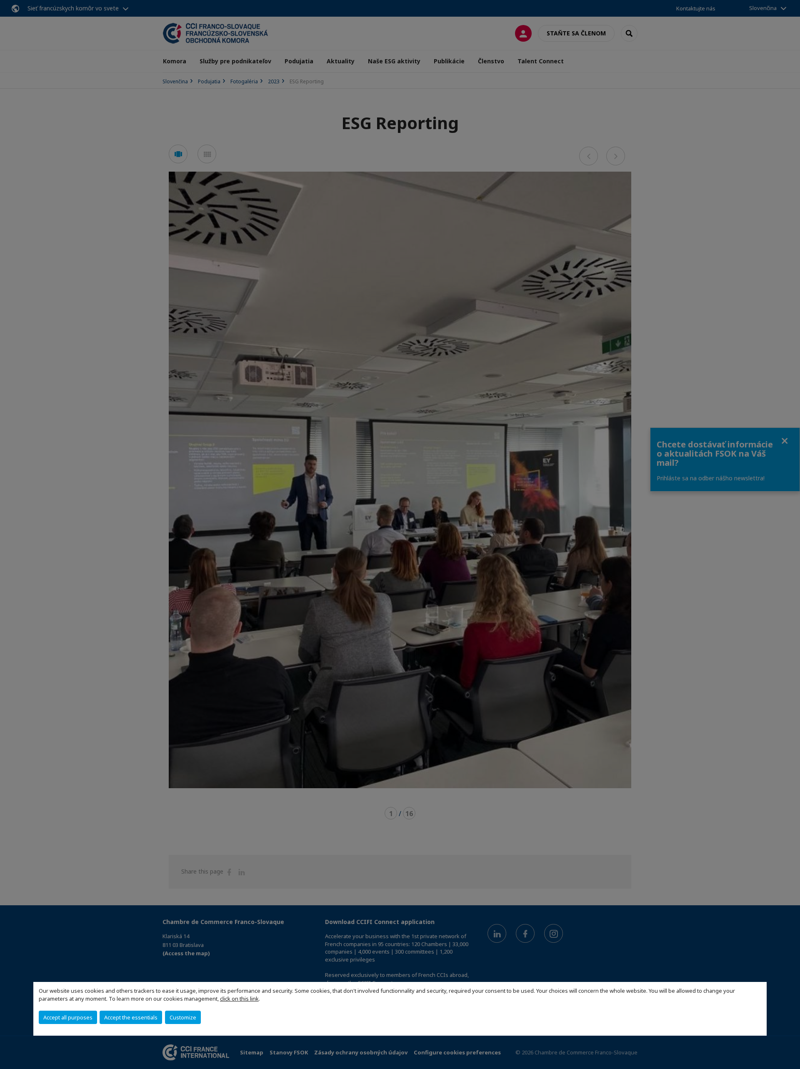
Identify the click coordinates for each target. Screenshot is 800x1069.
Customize (183, 1017)
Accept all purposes (67, 1017)
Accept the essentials (131, 1017)
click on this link (239, 998)
